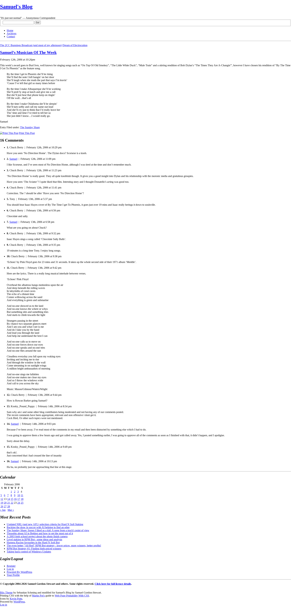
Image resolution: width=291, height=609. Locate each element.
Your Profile (13, 575)
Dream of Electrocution (74, 45)
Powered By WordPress (19, 572)
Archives (11, 33)
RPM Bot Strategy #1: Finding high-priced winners (34, 548)
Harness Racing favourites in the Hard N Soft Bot (33, 542)
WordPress (19, 601)
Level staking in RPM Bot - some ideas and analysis (34, 539)
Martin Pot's (38, 595)
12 (2, 499)
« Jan (3, 510)
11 (22, 495)
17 (18, 499)
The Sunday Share (30, 127)
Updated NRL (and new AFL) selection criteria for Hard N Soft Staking (45, 524)
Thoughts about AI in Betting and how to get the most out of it (40, 533)
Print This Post (27, 133)
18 (22, 499)
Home (10, 30)
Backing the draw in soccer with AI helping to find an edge (38, 527)
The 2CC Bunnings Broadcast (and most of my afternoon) (31, 45)
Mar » (11, 510)
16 (15, 499)
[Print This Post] (9, 133)
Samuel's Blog (16, 7)
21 (8, 502)
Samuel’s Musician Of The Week (28, 52)
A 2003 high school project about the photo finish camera (37, 536)
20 (5, 502)
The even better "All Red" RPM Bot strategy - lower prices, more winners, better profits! (54, 545)
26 (2, 506)
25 (22, 502)
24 (18, 502)
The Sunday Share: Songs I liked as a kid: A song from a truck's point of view (48, 530)
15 (12, 499)
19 (2, 502)
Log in (10, 569)
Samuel (13, 158)
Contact (11, 36)
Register (11, 566)
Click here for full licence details (113, 583)
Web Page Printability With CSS (72, 595)
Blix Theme (6, 592)
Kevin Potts (16, 598)
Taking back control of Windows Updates (29, 551)
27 (5, 506)
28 (8, 506)
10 (18, 495)
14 (8, 499)
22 (12, 502)
